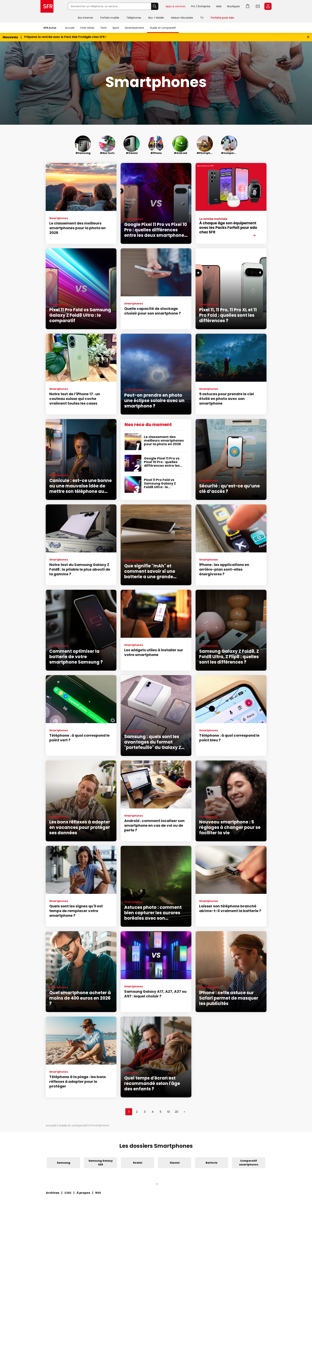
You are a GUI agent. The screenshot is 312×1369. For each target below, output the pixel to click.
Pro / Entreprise (200, 6)
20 (176, 1112)
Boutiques (233, 6)
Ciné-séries (87, 28)
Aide (219, 6)
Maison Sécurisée (182, 17)
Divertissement (134, 28)
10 (168, 1112)
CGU (67, 1193)
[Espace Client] (267, 6)
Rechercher (154, 6)
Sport (115, 28)
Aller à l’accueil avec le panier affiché (248, 6)
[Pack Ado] (231, 203)
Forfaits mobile (109, 17)
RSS (98, 1193)
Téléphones (133, 17)
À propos (83, 1193)
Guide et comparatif (163, 28)
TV (201, 17)
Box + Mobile (156, 17)
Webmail (258, 6)
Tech (103, 28)
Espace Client (268, 6)
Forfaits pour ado (222, 17)
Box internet (85, 17)
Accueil (69, 28)
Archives (52, 1193)
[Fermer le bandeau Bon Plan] (308, 37)
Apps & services (175, 6)
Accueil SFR (46, 6)
